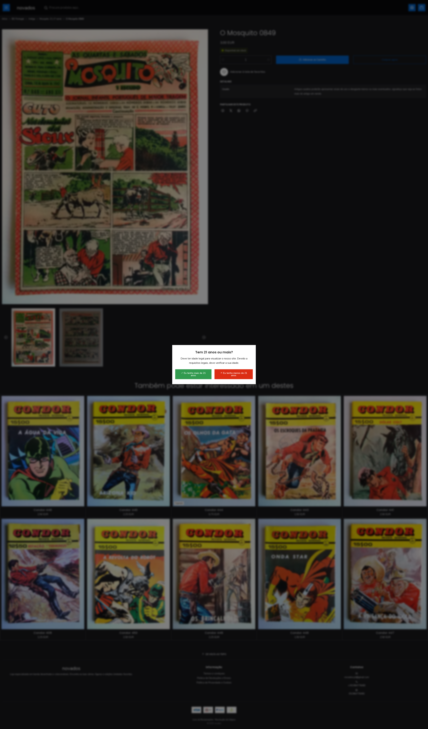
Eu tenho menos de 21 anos (235, 374)
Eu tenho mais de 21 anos (194, 374)
